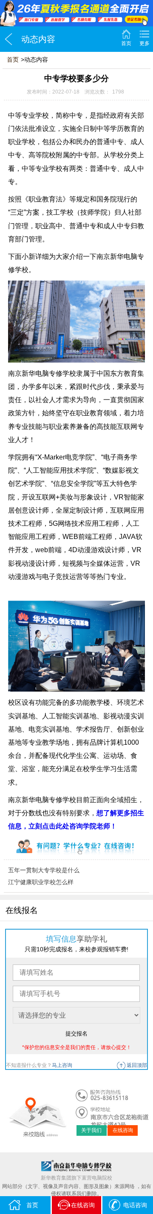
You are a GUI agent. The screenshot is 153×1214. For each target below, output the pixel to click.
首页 (126, 43)
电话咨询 (135, 1205)
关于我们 (91, 1130)
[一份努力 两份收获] (76, 13)
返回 (8, 39)
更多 (144, 43)
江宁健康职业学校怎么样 (41, 882)
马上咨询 (62, 1065)
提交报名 (76, 1033)
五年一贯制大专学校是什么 (43, 870)
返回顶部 (137, 1065)
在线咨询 (123, 1130)
